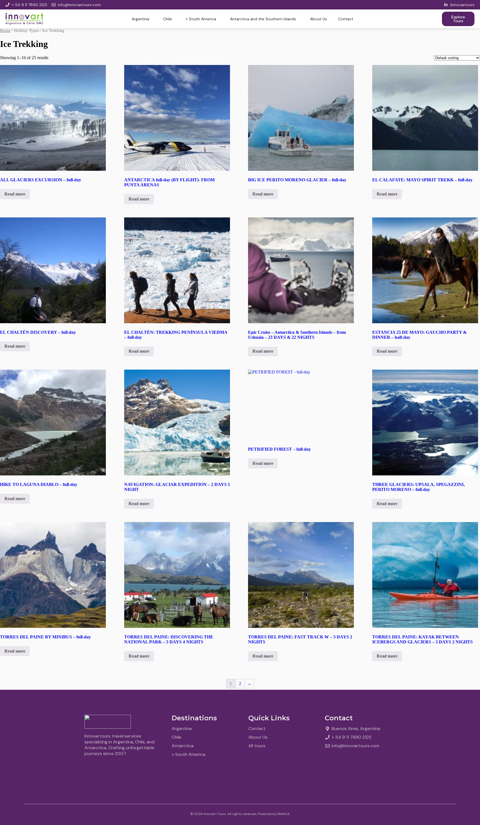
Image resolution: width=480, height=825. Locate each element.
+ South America (201, 18)
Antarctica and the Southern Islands (263, 18)
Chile (167, 18)
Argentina (140, 18)
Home (5, 30)
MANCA (283, 814)
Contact (345, 18)
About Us (318, 18)
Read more (14, 194)
